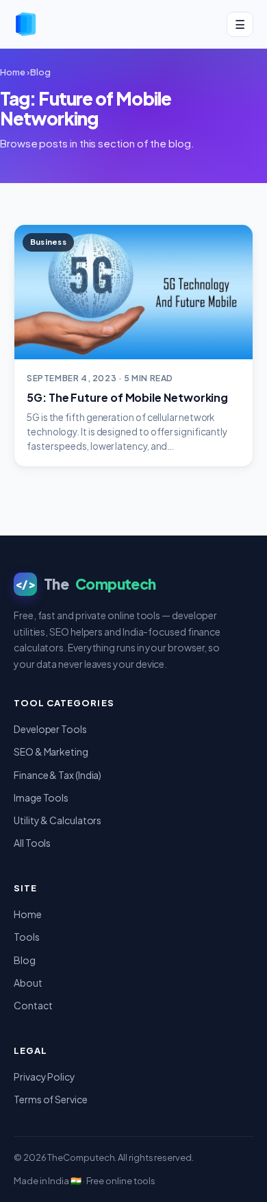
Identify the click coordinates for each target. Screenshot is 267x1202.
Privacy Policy (44, 1076)
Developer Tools (50, 729)
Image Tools (41, 797)
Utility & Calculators (57, 820)
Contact (33, 1005)
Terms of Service (51, 1099)
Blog (40, 72)
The (85, 584)
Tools (27, 936)
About (28, 982)
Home (12, 72)
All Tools (32, 843)
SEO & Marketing (51, 751)
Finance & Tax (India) (57, 775)
